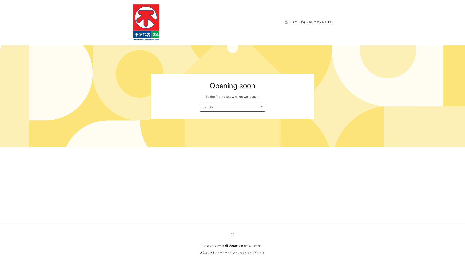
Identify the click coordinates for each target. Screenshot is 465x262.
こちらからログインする (251, 252)
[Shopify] (231, 245)
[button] (308, 22)
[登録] (261, 107)
